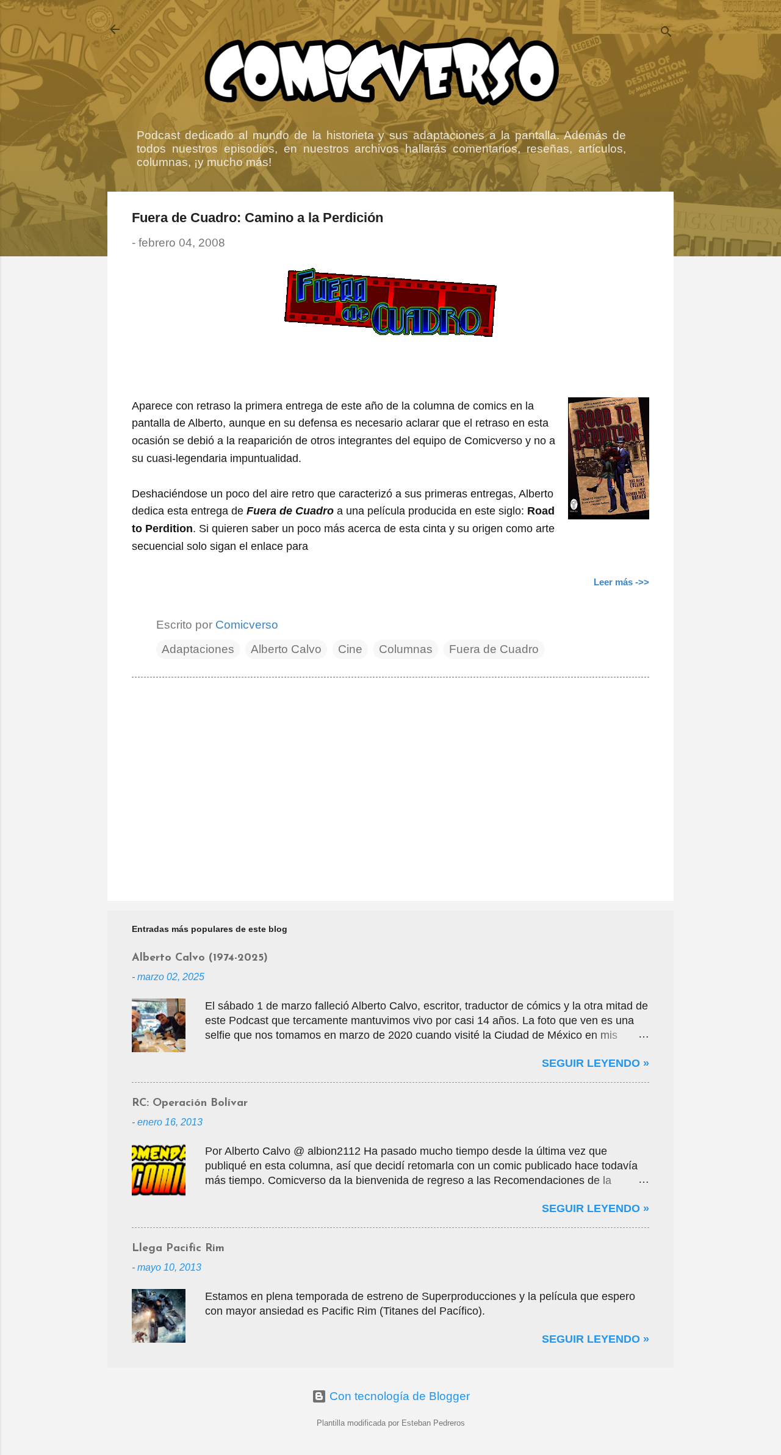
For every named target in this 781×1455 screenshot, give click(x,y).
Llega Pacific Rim (178, 1248)
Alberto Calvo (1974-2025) (200, 958)
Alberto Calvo (286, 649)
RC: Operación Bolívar (190, 1103)
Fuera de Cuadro (494, 649)
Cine (350, 649)
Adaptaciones (198, 649)
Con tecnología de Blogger (398, 1396)
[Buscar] (666, 33)
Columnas (406, 649)
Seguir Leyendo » (595, 1063)
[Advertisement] (390, 787)
